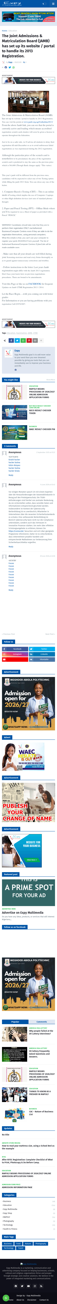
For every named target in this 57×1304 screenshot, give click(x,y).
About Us (20, 1300)
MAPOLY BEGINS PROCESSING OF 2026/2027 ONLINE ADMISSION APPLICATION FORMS (42, 393)
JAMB (30, 333)
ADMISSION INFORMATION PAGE (17, 1187)
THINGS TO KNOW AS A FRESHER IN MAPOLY (40, 1092)
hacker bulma (14, 462)
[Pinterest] (29, 340)
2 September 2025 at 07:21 (45, 452)
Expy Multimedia (29, 1209)
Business (29, 1201)
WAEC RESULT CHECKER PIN (42, 429)
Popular (15, 1022)
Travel (20, 1248)
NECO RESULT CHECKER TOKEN (40, 411)
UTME (35, 333)
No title (5, 1134)
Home (4, 31)
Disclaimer (31, 1300)
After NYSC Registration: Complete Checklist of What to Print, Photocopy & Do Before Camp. (27, 1161)
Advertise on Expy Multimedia (22, 912)
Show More (50, 380)
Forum (11, 563)
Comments (42, 1022)
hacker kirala (14, 471)
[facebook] (16, 370)
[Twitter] (10, 67)
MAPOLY (29, 1217)
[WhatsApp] (14, 67)
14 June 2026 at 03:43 (47, 485)
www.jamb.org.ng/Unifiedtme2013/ (38, 121)
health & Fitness (29, 1229)
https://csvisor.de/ (16, 531)
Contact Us (44, 1300)
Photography (29, 1221)
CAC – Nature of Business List (41, 1113)
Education (13, 31)
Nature (28, 1244)
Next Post (49, 634)
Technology (29, 1225)
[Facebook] (6, 67)
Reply (11, 475)
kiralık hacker (14, 460)
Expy (17, 350)
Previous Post (9, 634)
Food (18, 1244)
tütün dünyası (14, 465)
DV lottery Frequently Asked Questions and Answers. (39, 1054)
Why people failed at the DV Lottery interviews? (41, 1032)
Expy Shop (29, 1213)
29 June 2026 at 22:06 (47, 556)
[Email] (35, 340)
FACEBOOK (34, 283)
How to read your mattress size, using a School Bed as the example (28, 1147)
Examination (21, 333)
